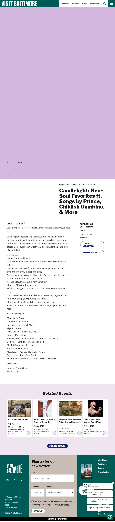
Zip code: (35, 486)
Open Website (88, 244)
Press (84, 3)
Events (20, 223)
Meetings (65, 3)
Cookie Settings (104, 514)
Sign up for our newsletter (43, 463)
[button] (8, 480)
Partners (75, 3)
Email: (33, 472)
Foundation (94, 3)
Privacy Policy (63, 505)
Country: (49, 486)
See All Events (57, 446)
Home (9, 223)
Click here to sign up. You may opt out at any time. (53, 501)
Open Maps (90, 252)
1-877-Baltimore (10, 508)
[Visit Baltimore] (14, 468)
